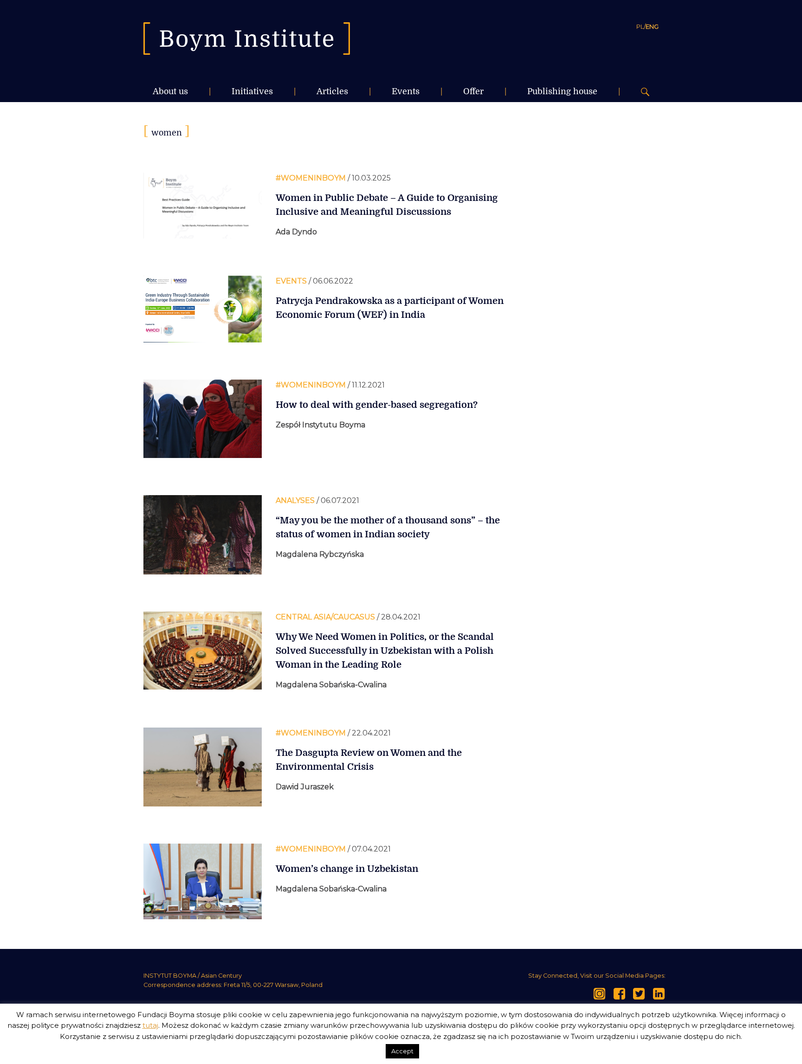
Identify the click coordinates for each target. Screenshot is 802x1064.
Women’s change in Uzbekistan (347, 869)
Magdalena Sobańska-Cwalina (331, 684)
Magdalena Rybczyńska (320, 554)
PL (640, 26)
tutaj (150, 1025)
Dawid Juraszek (305, 786)
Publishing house (562, 91)
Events (406, 91)
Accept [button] (402, 1051)
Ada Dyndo (296, 231)
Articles (332, 91)
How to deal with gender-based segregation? (377, 405)
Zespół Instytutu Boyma (320, 424)
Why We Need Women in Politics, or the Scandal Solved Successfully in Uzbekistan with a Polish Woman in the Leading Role (385, 651)
